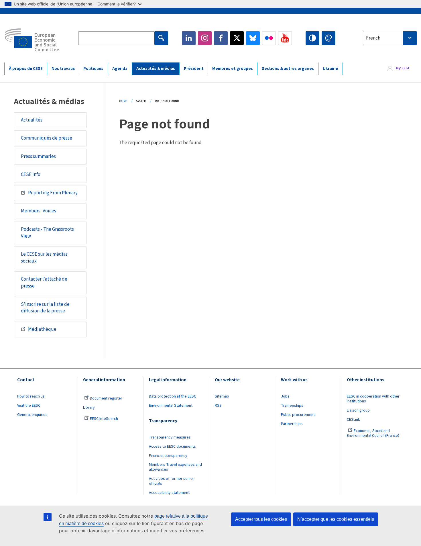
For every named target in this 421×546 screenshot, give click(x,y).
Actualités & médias (155, 69)
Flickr (269, 38)
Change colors (328, 38)
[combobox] (390, 38)
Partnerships (292, 424)
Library (89, 407)
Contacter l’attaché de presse (44, 282)
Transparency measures (170, 437)
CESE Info (30, 174)
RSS (218, 405)
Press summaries (38, 156)
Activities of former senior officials (171, 481)
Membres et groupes (232, 69)
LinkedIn (189, 38)
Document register (106, 398)
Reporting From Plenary (53, 192)
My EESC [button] (403, 68)
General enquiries (32, 415)
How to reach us (31, 396)
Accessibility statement (169, 493)
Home (123, 101)
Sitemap (222, 396)
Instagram (205, 38)
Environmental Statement (170, 405)
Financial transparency (168, 456)
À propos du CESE (26, 69)
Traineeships (292, 405)
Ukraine (330, 69)
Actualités (31, 120)
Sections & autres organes (288, 69)
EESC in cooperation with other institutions (373, 399)
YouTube (285, 38)
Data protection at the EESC (172, 396)
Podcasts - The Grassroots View (47, 233)
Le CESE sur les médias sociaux (44, 258)
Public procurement (298, 415)
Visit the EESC (28, 405)
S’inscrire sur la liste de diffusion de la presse (45, 308)
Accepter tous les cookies (261, 519)
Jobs (285, 396)
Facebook (221, 38)
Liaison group (358, 410)
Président (194, 69)
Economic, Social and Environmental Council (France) (373, 433)
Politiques (93, 69)
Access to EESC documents (172, 446)
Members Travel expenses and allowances (175, 467)
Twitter (237, 38)
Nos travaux (63, 69)
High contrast (312, 38)
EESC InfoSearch (104, 419)
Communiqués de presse (46, 138)
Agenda (119, 69)
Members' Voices (38, 211)
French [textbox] (373, 38)
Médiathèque (42, 329)
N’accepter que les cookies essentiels (335, 519)
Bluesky (253, 38)
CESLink (353, 419)
